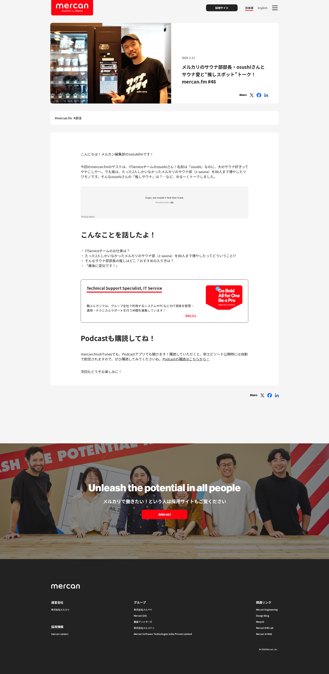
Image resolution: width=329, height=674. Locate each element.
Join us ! (164, 514)
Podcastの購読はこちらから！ (186, 358)
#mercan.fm (63, 118)
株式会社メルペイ (143, 609)
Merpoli (260, 621)
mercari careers (59, 633)
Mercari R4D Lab (264, 627)
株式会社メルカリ (60, 609)
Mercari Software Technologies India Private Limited (163, 633)
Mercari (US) (140, 615)
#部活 (77, 118)
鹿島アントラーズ (143, 621)
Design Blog (262, 615)
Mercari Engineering (267, 609)
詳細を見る (190, 315)
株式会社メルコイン (144, 627)
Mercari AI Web (264, 633)
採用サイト (221, 8)
